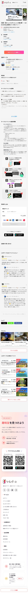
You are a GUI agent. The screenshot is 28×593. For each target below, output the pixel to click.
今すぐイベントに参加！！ (14, 52)
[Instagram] (8, 490)
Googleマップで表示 (7, 39)
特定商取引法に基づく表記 (9, 555)
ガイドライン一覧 (7, 558)
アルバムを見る (14, 350)
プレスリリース (6, 542)
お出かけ (9, 5)
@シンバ (16, 69)
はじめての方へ (7, 504)
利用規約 (5, 549)
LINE (11, 323)
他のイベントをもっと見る (14, 399)
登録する (20, 578)
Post (4, 323)
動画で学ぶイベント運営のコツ (10, 528)
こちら (9, 154)
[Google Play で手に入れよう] (20, 467)
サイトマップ (6, 512)
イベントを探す (6, 501)
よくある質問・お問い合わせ (10, 506)
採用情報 (5, 539)
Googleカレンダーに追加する (9, 32)
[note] (16, 490)
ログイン (5, 498)
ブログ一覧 (6, 518)
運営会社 (5, 536)
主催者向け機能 (7, 525)
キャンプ (14, 5)
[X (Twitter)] (4, 490)
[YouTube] (12, 490)
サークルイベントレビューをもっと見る (13, 314)
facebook (18, 323)
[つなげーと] (10, 481)
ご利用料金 (6, 509)
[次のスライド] (24, 14)
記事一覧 (5, 515)
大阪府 (18, 5)
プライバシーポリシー (8, 552)
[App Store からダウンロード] (8, 467)
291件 (13, 65)
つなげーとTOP (4, 5)
